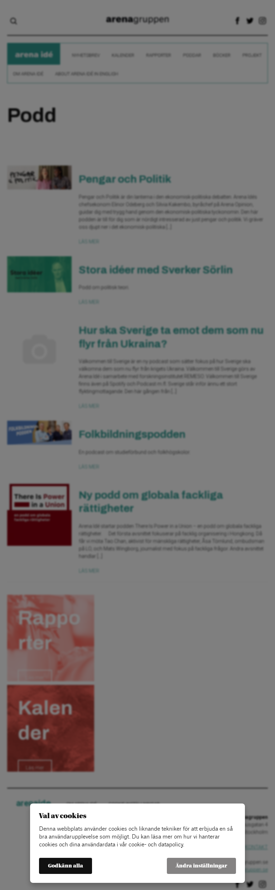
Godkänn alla (65, 866)
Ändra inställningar (201, 866)
